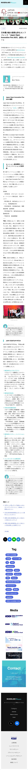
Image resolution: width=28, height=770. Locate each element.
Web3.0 (17, 570)
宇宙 (8, 578)
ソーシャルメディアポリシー (14, 756)
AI (7, 562)
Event (14, 717)
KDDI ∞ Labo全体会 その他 (13, 601)
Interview (14, 711)
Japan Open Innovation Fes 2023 (16, 57)
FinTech (9, 589)
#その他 (6, 531)
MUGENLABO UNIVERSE (13, 582)
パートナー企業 (16, 558)
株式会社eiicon (21, 50)
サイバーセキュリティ (12, 593)
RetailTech (9, 597)
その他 (3, 28)
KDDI (12, 562)
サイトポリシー (14, 749)
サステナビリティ (11, 585)
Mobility (16, 589)
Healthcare (17, 574)
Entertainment (10, 566)
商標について (14, 762)
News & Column (14, 714)
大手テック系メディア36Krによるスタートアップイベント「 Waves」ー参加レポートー (15, 507)
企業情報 (14, 742)
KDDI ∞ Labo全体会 (11, 555)
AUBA (14, 108)
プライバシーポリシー (14, 752)
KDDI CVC (9, 574)
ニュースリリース (14, 746)
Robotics (14, 578)
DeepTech (9, 570)
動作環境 (14, 759)
